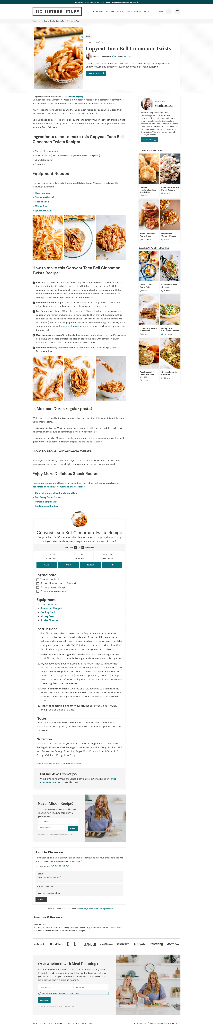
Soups (160, 11)
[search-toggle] (169, 11)
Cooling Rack (42, 201)
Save (46, 565)
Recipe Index (98, 11)
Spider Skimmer (43, 210)
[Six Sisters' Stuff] (57, 11)
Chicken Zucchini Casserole (169, 373)
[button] (73, 993)
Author (40, 887)
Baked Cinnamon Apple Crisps (147, 234)
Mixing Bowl (41, 206)
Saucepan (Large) (44, 197)
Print (68, 565)
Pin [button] (112, 565)
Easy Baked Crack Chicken (169, 285)
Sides (153, 11)
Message (40, 874)
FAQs (68, 1023)
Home (35, 21)
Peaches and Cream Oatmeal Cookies (147, 374)
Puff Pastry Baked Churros (48, 497)
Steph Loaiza (106, 56)
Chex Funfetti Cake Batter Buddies (170, 188)
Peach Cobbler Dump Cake (146, 285)
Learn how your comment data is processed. (95, 909)
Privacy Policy (79, 1023)
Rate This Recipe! (43, 866)
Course (46, 21)
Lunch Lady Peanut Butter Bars (148, 329)
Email (39, 893)
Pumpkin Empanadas (46, 501)
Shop (90, 1023)
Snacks (52, 21)
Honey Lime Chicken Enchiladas (170, 329)
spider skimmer (71, 326)
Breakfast (120, 11)
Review (90, 565)
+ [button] (82, 547)
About (36, 1023)
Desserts (137, 11)
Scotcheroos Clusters (46, 506)
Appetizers (110, 11)
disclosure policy (76, 96)
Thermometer (42, 193)
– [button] (75, 547)
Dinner (129, 11)
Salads (146, 11)
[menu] (177, 11)
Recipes (40, 21)
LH (179, 1023)
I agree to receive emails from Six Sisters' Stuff (60, 993)
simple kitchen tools (80, 183)
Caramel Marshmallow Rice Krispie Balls (56, 493)
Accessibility (46, 1023)
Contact (59, 1023)
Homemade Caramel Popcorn (169, 234)
